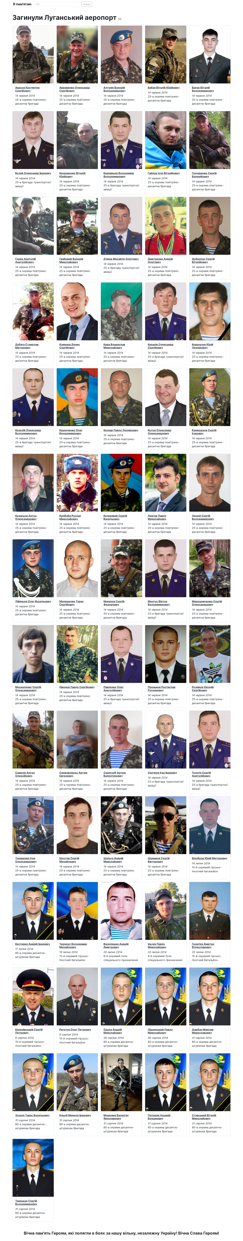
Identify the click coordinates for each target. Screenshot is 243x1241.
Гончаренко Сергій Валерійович (204, 174)
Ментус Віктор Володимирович (159, 603)
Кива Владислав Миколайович (114, 346)
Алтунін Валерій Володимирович (114, 89)
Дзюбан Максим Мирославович (202, 1031)
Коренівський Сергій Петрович (29, 1031)
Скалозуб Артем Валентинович (114, 774)
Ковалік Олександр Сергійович (160, 346)
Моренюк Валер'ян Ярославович (115, 1117)
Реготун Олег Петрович (75, 1029)
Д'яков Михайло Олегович (121, 259)
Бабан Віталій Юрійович (163, 87)
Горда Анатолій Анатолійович (25, 260)
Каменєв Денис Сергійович (69, 346)
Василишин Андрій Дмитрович (116, 945)
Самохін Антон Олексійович (25, 774)
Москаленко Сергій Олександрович (28, 688)
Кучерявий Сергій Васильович (115, 517)
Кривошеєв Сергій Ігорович (204, 432)
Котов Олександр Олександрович (159, 432)
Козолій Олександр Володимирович (28, 432)
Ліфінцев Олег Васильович (33, 601)
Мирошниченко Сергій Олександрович (207, 603)
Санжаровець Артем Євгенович (73, 774)
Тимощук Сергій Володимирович (26, 1202)
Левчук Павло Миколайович (157, 517)
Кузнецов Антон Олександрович (26, 517)
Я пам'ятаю (22, 4)
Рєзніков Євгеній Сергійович (203, 688)
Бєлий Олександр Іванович (33, 173)
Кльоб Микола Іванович (75, 1115)
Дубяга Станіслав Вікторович (27, 346)
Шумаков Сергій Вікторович (159, 860)
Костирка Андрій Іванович (32, 944)
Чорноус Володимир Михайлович (73, 945)
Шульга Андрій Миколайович (113, 860)
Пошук (87, 4)
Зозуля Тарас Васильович (32, 1115)
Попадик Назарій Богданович (159, 1117)
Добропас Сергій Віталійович (203, 260)
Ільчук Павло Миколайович (157, 945)
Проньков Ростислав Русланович (161, 688)
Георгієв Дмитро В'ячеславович (203, 945)
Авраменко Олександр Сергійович (74, 89)
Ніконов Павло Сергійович (76, 687)
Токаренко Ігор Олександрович (25, 860)
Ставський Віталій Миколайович (204, 1117)
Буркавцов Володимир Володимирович (118, 174)
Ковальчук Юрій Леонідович (202, 346)
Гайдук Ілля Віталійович (164, 173)
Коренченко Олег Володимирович (70, 432)
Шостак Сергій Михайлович (69, 860)
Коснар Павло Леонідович (120, 430)
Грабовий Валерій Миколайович (71, 260)
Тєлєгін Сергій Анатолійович (201, 774)
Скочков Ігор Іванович (162, 772)
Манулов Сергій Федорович (113, 603)
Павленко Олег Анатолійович (113, 688)
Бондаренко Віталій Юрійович (72, 174)
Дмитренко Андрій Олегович (160, 260)
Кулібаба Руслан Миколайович (70, 517)
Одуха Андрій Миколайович (112, 1031)
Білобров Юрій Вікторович (209, 858)
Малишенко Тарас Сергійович (71, 603)
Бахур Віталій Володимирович (203, 89)
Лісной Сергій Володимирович (203, 517)
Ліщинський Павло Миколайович (160, 1031)
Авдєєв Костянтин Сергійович (27, 89)
